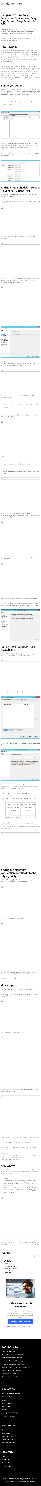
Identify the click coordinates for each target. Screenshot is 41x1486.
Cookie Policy (7, 1466)
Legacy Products (8, 1443)
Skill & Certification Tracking (11, 1370)
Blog (6, 1263)
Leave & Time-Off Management (13, 1354)
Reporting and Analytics (10, 1377)
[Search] (34, 1256)
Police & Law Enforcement (11, 1394)
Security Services (8, 1416)
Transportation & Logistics (11, 1413)
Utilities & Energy (8, 1397)
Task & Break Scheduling (10, 1374)
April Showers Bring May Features (31, 1242)
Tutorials (3, 12)
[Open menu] (2, 4)
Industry (8, 1265)
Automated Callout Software (12, 1358)
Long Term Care (7, 1403)
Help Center (6, 1433)
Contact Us (6, 1460)
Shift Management (8, 1351)
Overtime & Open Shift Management (14, 1361)
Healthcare (6, 1406)
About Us (5, 1456)
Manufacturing (7, 1410)
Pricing (4, 1430)
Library (4, 1400)
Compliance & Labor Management (14, 1364)
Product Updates (10, 1266)
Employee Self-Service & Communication (16, 1367)
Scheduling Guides (11, 1268)
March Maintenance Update (8, 1242)
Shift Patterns (9, 1270)
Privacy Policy (7, 1463)
